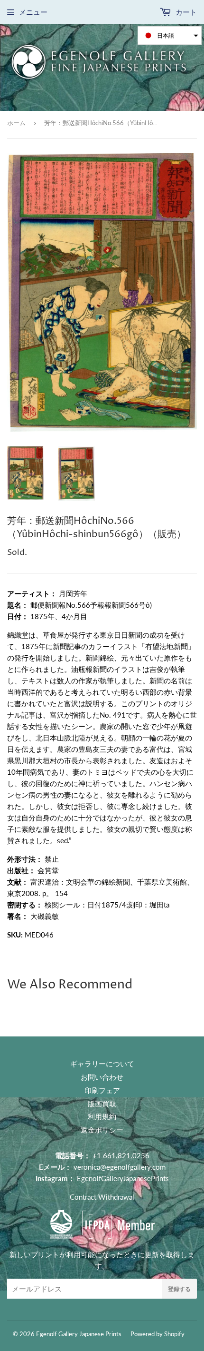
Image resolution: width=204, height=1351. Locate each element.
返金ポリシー (102, 1129)
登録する (179, 1288)
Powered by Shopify (157, 1334)
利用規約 (102, 1116)
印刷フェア (102, 1090)
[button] (170, 35)
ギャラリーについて (102, 1063)
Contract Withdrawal (102, 1197)
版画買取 (102, 1103)
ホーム (16, 123)
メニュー (33, 12)
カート (185, 12)
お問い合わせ (102, 1077)
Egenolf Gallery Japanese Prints (78, 1334)
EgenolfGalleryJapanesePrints (123, 1178)
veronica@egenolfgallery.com (120, 1167)
